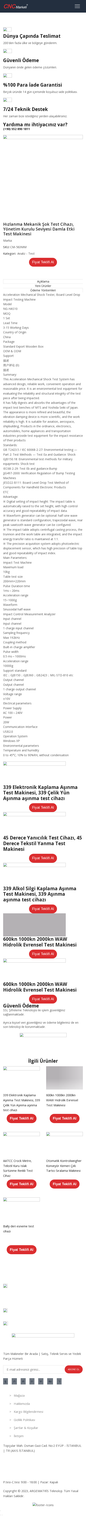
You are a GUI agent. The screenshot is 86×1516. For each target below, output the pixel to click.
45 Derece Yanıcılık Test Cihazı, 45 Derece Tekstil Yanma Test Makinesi (42, 843)
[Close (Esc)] (0, 1510)
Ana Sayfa (10, 19)
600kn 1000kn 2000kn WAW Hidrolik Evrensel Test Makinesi (40, 942)
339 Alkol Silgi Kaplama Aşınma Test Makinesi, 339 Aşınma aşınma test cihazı (39, 894)
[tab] (43, 281)
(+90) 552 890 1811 (16, 129)
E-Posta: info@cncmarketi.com (24, 1473)
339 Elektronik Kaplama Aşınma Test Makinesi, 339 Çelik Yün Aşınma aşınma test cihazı (40, 793)
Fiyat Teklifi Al (43, 262)
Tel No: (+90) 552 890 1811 (21, 1459)
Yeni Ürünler (43, 286)
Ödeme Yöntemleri (43, 290)
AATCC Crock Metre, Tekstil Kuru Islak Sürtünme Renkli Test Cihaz (18, 1168)
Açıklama (43, 281)
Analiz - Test (28, 19)
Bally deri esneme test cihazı (18, 1228)
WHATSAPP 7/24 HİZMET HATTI (26, 1464)
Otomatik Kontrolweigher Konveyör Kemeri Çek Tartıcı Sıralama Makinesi (64, 1166)
